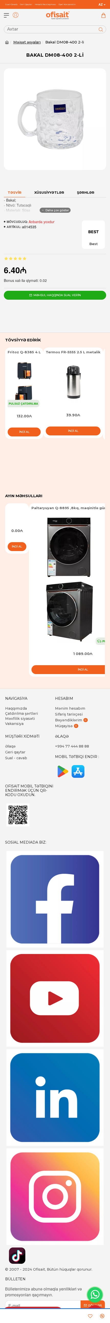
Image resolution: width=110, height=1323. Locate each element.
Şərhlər (85, 192)
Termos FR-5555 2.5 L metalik (73, 352)
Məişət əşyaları (27, 42)
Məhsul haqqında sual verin (57, 295)
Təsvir (14, 192)
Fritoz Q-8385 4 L (24, 352)
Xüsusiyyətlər (49, 192)
